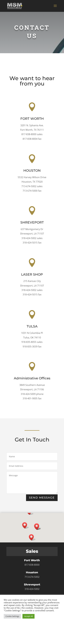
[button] (25, 525)
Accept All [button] (28, 616)
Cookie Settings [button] (12, 616)
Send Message (42, 497)
